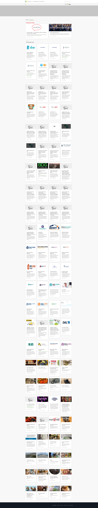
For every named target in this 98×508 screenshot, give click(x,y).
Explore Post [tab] (31, 19)
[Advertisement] (49, 11)
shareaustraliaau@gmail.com (38, 35)
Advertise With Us (55, 505)
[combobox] (69, 1)
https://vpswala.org (31, 407)
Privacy (68, 505)
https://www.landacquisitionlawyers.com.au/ (43, 351)
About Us (62, 505)
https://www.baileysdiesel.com (42, 175)
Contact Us (58, 505)
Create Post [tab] (27, 19)
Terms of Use (64, 505)
